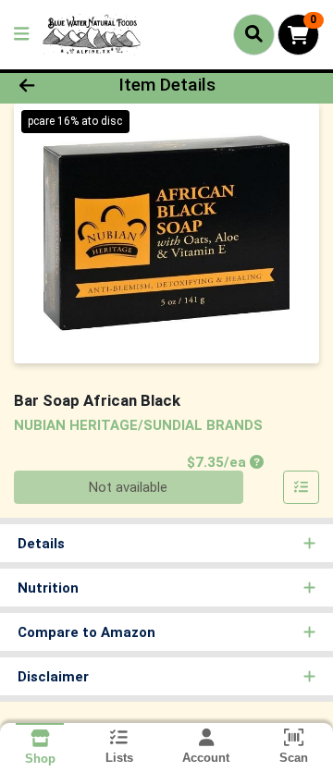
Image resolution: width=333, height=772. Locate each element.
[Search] (254, 34)
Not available (128, 487)
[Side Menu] (21, 34)
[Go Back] (52, 85)
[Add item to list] (301, 487)
